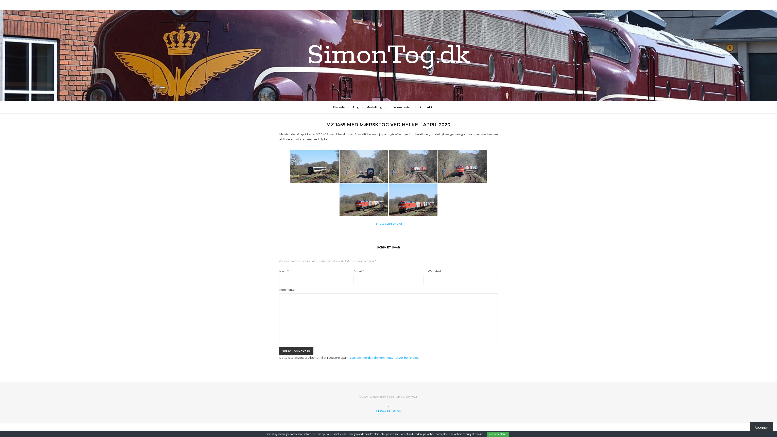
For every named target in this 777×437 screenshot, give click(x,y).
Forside (339, 107)
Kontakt (426, 107)
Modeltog (374, 107)
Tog (355, 107)
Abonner (761, 427)
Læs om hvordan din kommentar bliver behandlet (384, 357)
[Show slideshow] (388, 223)
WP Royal (411, 396)
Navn (284, 271)
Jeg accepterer (498, 434)
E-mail (358, 271)
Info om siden (401, 107)
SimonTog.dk (388, 55)
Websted (434, 271)
